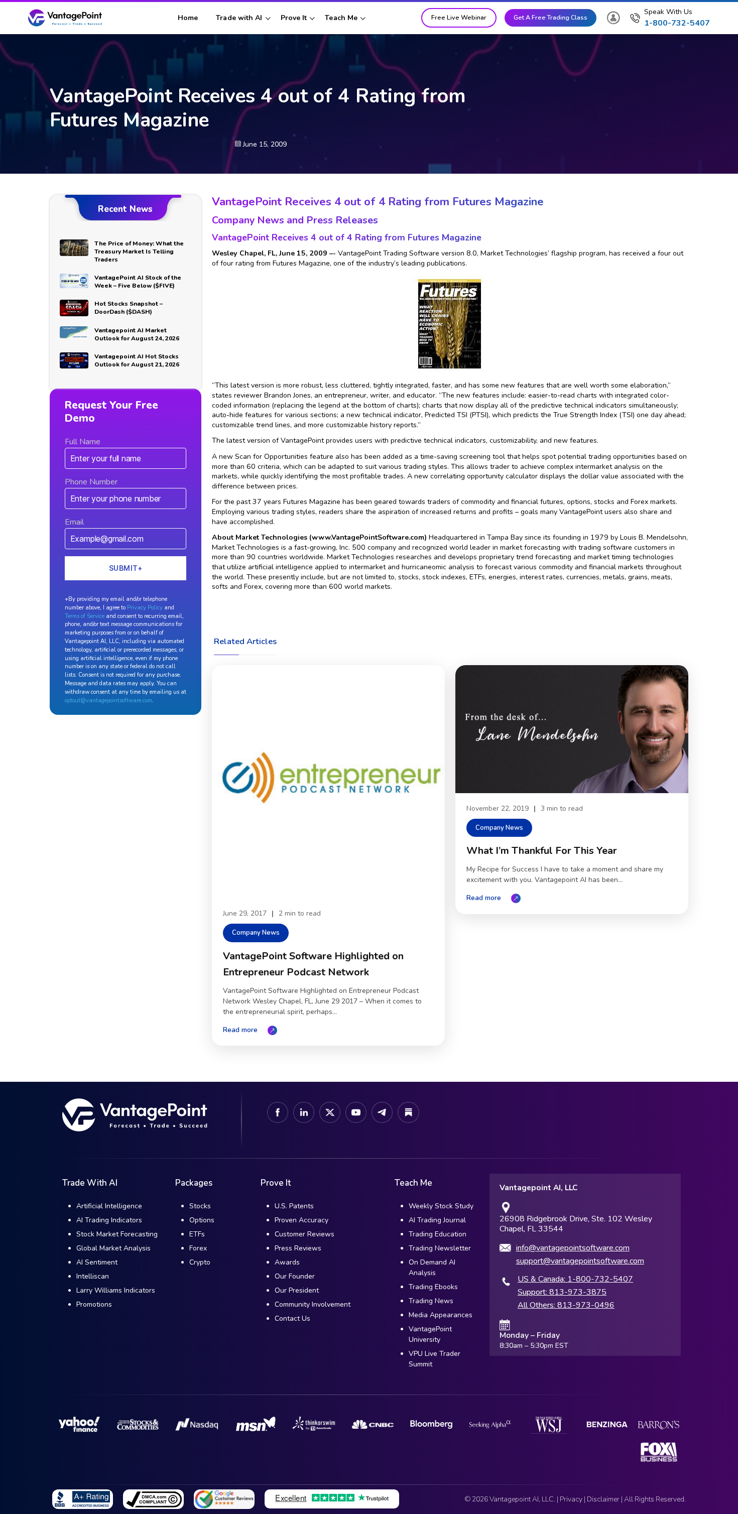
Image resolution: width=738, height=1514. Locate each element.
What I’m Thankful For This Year (541, 850)
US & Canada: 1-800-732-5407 (575, 1279)
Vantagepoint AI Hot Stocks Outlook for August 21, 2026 (136, 360)
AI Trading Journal (437, 1220)
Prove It (294, 18)
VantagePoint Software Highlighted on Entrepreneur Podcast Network (313, 964)
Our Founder (295, 1276)
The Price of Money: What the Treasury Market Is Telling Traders (139, 251)
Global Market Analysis (113, 1248)
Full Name (82, 441)
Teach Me (341, 18)
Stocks (200, 1206)
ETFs (197, 1234)
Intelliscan (92, 1276)
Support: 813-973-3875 (562, 1292)
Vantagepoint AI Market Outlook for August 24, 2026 (136, 334)
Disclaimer (603, 1499)
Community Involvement (312, 1304)
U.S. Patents (294, 1206)
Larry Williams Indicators (115, 1290)
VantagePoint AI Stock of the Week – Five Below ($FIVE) (137, 282)
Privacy (571, 1499)
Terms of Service (84, 616)
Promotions (94, 1304)
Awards (287, 1262)
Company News (256, 932)
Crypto (199, 1262)
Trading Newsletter (440, 1248)
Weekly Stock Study (441, 1206)
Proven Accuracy (301, 1220)
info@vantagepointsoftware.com (573, 1247)
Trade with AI (239, 18)
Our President (297, 1290)
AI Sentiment (96, 1262)
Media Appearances (440, 1315)
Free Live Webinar (458, 17)
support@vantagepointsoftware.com (580, 1261)
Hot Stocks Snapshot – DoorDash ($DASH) (128, 308)
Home (188, 18)
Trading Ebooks (433, 1287)
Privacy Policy (145, 607)
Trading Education (437, 1234)
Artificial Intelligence (109, 1206)
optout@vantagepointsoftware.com (108, 700)
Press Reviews (298, 1248)
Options (201, 1220)
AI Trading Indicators (109, 1220)
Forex (198, 1248)
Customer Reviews (304, 1234)
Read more (240, 1030)
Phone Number (91, 481)
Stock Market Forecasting (117, 1234)
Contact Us (292, 1318)
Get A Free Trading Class (550, 17)
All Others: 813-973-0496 (566, 1305)
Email (74, 522)
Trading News (431, 1301)
